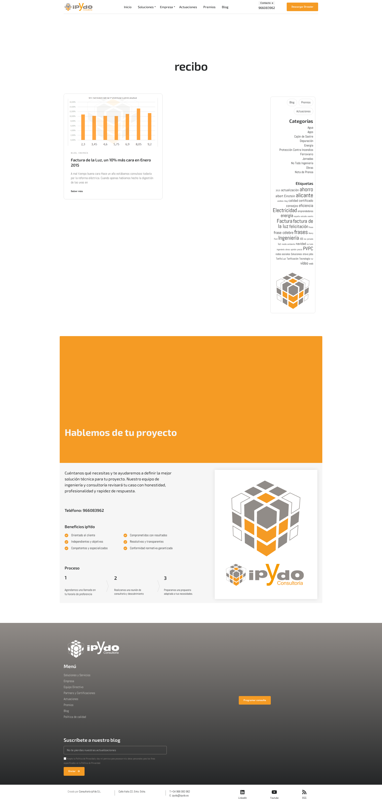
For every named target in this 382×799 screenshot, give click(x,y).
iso (305, 239)
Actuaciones (188, 7)
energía (287, 215)
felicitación (298, 226)
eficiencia (306, 205)
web (311, 263)
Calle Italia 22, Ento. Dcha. (132, 791)
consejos (292, 206)
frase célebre (283, 232)
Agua (310, 127)
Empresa (166, 7)
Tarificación (292, 258)
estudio (304, 216)
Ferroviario (306, 154)
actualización (290, 190)
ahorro (306, 189)
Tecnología (304, 258)
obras (287, 249)
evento (310, 216)
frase (311, 227)
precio (299, 249)
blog (286, 201)
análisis (280, 201)
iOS (301, 238)
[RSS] (304, 792)
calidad (293, 200)
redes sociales (283, 254)
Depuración (306, 141)
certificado (306, 200)
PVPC (308, 248)
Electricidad (285, 210)
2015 (278, 190)
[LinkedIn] (242, 792)
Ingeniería (288, 237)
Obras (309, 168)
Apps (310, 132)
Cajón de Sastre (303, 136)
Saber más (77, 191)
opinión (293, 249)
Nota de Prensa (304, 172)
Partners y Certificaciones (79, 693)
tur (312, 259)
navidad (301, 243)
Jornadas (307, 159)
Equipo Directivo (73, 687)
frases (301, 232)
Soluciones (146, 7)
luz (279, 244)
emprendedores (305, 211)
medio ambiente (288, 244)
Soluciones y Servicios (77, 675)
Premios (209, 7)
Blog (225, 7)
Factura (284, 220)
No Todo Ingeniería (302, 163)
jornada (310, 239)
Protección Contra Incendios (296, 150)
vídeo (304, 263)
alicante (304, 195)
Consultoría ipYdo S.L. (90, 791)
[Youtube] (274, 792)
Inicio (128, 7)
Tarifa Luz (281, 258)
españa (297, 216)
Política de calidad (75, 717)
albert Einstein (285, 196)
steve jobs (308, 254)
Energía (83, 153)
